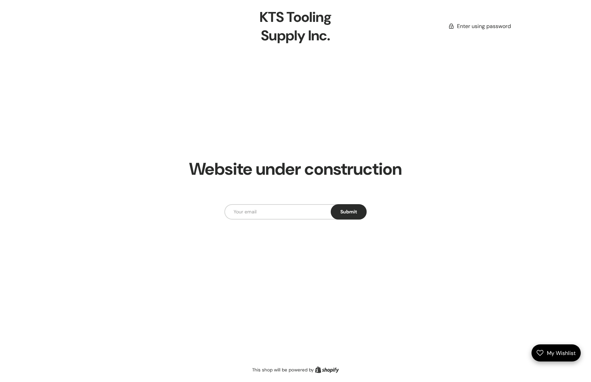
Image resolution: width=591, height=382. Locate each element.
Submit (348, 212)
